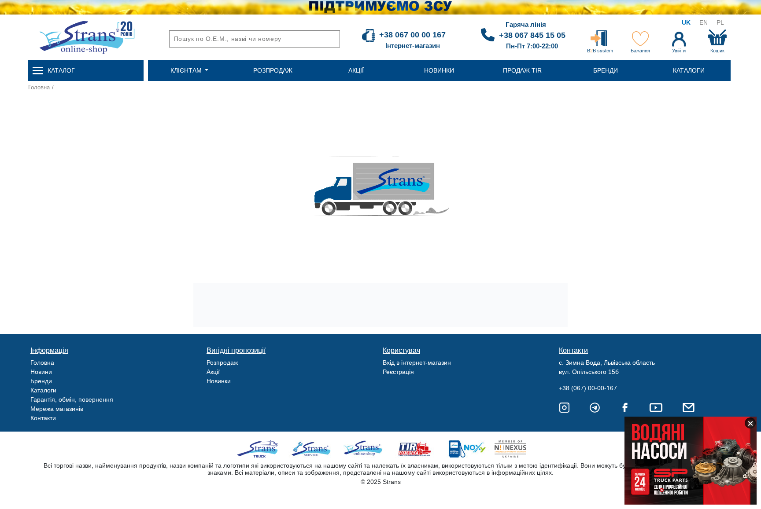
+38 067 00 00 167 (412, 34)
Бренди (41, 380)
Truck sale (260, 449)
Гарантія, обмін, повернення (71, 399)
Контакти (43, 417)
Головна (39, 87)
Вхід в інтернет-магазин (417, 362)
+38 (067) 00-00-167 (588, 388)
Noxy (466, 449)
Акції (213, 371)
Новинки (219, 380)
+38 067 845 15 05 (532, 35)
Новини (41, 371)
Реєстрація (398, 371)
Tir (415, 449)
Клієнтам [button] (186, 70)
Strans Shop (363, 449)
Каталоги (43, 390)
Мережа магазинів (56, 408)
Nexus (518, 449)
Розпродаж (222, 362)
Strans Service (312, 449)
